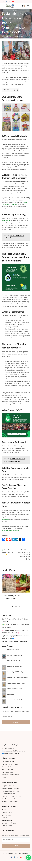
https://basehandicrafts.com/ (10, 530)
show (16, 90)
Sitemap (4, 777)
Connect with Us (7, 812)
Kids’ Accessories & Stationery (11, 799)
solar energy (6, 220)
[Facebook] (3, 1)
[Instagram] (6, 1)
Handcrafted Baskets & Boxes (10, 791)
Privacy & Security (7, 769)
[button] (28, 857)
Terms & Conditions (7, 772)
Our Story (4, 810)
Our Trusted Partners (8, 761)
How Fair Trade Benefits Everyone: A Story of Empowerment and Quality (24, 553)
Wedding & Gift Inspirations (10, 801)
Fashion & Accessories (8, 793)
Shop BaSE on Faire (8, 786)
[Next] (27, 589)
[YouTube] (13, 1)
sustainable (5, 519)
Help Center (5, 817)
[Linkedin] (9, 1)
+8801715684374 (9, 748)
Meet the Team (6, 815)
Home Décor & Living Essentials (11, 796)
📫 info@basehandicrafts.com (10, 753)
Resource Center (7, 767)
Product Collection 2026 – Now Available (14, 641)
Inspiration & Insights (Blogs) (9, 10)
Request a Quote (7, 820)
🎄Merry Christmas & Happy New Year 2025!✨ (8, 550)
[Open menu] (28, 6)
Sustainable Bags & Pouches (10, 788)
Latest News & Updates (9, 823)
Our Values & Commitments (10, 764)
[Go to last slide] (4, 589)
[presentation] (16, 583)
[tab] (12, 606)
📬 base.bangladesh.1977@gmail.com (13, 751)
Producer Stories (7, 825)
